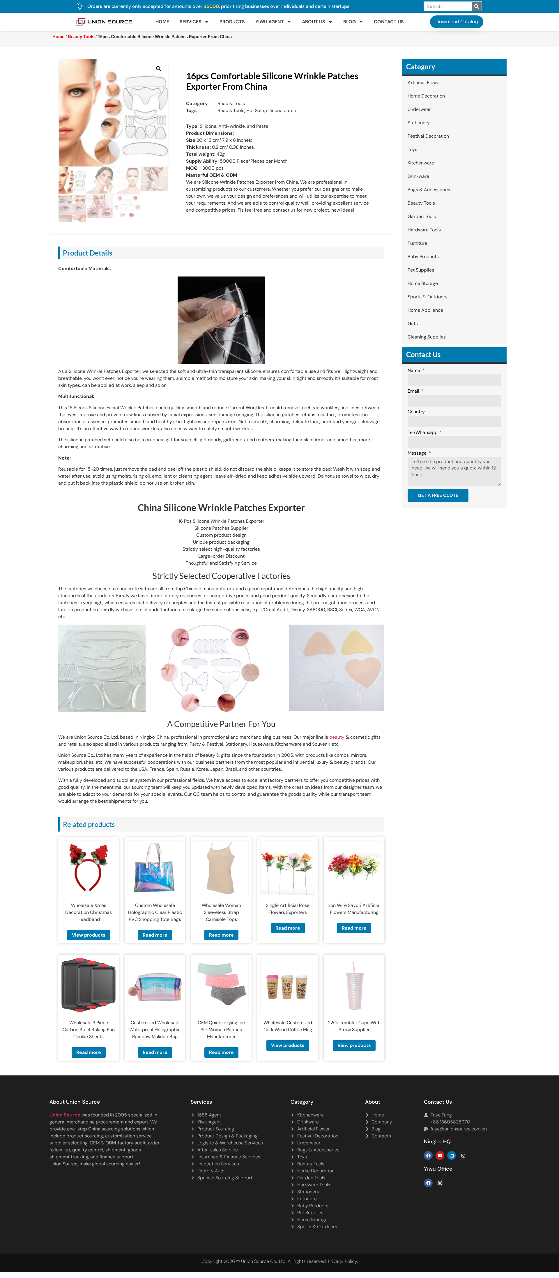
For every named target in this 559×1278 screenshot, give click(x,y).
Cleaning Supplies (427, 337)
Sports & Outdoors (427, 297)
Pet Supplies (421, 270)
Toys (412, 149)
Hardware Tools (424, 230)
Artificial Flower (424, 82)
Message (418, 453)
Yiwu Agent (269, 22)
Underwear (419, 109)
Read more (155, 935)
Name (414, 370)
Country (416, 412)
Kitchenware (421, 163)
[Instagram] (463, 1155)
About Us (313, 22)
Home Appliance (425, 310)
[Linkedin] (451, 1155)
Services (190, 22)
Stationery (419, 123)
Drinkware (418, 176)
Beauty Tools (81, 36)
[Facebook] (428, 1155)
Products (232, 22)
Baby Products (423, 257)
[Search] (477, 6)
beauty (336, 737)
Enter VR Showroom (406, 146)
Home (162, 22)
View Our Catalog (263, 146)
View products (88, 935)
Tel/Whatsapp (423, 432)
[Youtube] (440, 1155)
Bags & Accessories (429, 190)
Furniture (417, 243)
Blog (349, 22)
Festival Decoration (428, 136)
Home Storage (423, 283)
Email (414, 391)
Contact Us (389, 22)
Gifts (413, 323)
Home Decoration (426, 96)
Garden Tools (422, 216)
